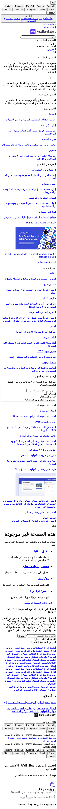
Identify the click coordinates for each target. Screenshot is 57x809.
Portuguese (31, 9)
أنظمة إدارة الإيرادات (31, 650)
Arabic (51, 9)
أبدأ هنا (50, 18)
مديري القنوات (12, 650)
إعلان (29, 708)
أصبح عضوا (41, 18)
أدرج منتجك (29, 702)
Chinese (7, 9)
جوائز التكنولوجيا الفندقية (42, 711)
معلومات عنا (49, 24)
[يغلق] (54, 781)
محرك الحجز (49, 653)
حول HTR (25, 21)
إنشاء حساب (49, 27)
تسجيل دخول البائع (46, 702)
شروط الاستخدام (46, 738)
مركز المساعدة (20, 711)
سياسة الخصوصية (26, 738)
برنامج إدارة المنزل (16, 686)
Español (30, 6)
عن (43, 741)
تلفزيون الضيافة (40, 665)
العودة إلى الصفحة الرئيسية (40, 602)
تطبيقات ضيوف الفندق (44, 659)
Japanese (18, 9)
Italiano (8, 6)
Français (19, 6)
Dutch (42, 9)
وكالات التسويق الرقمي (19, 665)
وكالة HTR (31, 18)
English (40, 6)
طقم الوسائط (20, 18)
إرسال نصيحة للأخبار (45, 708)
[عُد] (54, 760)
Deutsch (50, 6)
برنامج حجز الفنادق (22, 647)
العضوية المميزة (16, 708)
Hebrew (51, 13)
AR (53, 3)
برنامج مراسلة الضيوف (18, 656)
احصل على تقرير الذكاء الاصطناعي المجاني (33, 520)
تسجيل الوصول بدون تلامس (33, 662)
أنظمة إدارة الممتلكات (44, 647)
